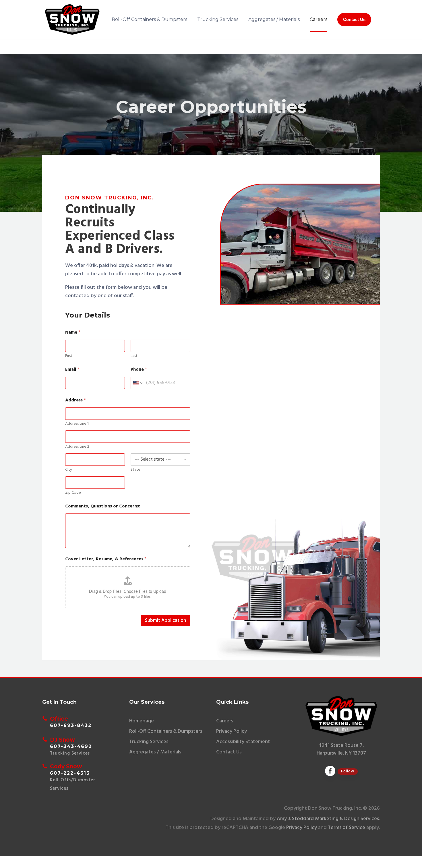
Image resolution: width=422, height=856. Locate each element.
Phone (139, 369)
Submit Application (165, 620)
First (68, 355)
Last (134, 355)
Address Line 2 (77, 446)
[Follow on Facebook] (330, 771)
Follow (347, 771)
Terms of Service (346, 828)
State (135, 469)
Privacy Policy (301, 828)
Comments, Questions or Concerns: (102, 506)
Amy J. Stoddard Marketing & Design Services (328, 819)
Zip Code (73, 492)
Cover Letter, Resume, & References (105, 559)
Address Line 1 (77, 423)
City (68, 469)
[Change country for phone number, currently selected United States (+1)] (137, 383)
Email (72, 369)
